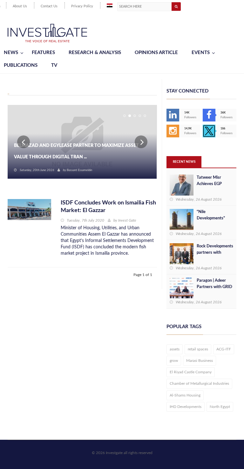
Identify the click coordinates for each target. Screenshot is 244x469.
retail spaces (198, 349)
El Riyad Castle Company (191, 372)
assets (175, 349)
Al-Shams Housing (185, 395)
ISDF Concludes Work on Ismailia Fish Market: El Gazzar (108, 206)
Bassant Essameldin (79, 170)
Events (201, 52)
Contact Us (49, 6)
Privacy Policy (82, 6)
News (11, 52)
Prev (23, 141)
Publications (20, 65)
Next (141, 141)
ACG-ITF (223, 349)
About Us (20, 6)
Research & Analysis (95, 52)
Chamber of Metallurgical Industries (199, 383)
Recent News (184, 161)
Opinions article (156, 52)
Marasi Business (199, 360)
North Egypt (220, 407)
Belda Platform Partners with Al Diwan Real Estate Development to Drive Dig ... (78, 151)
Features (43, 52)
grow (174, 360)
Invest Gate (127, 220)
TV (54, 65)
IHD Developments (185, 407)
